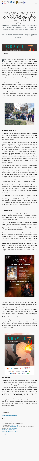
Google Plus (34, 441)
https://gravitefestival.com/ (9, 415)
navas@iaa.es (13, 428)
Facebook (30, 441)
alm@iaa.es (14, 425)
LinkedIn (36, 441)
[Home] (11, 3)
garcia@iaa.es (14, 426)
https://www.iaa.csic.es (8, 429)
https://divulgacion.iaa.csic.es (10, 431)
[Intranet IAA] (13, 3)
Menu (36, 4)
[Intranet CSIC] (7, 3)
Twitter (32, 441)
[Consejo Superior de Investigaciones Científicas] (5, 3)
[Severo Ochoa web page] (19, 4)
